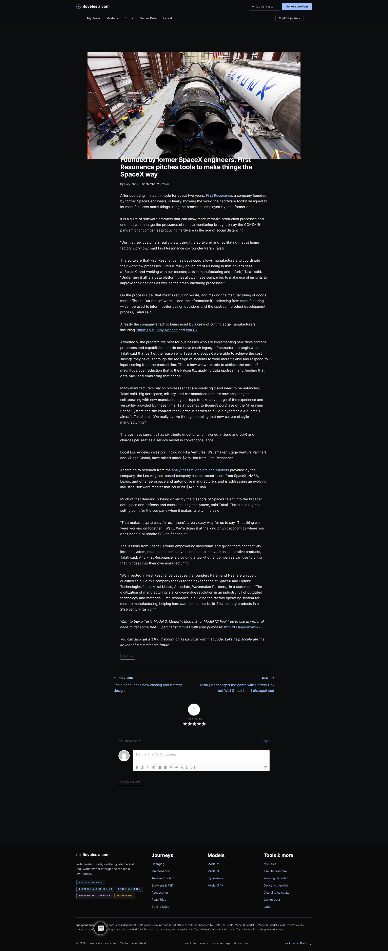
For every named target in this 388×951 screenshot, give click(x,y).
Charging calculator (277, 892)
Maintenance (161, 871)
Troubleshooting (163, 878)
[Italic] (142, 767)
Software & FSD (162, 885)
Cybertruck (215, 878)
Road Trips (159, 899)
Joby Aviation (167, 330)
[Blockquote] (171, 767)
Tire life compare (275, 871)
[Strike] (154, 767)
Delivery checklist (276, 885)
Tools (129, 18)
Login (265, 741)
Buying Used (161, 907)
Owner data (272, 899)
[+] (193, 767)
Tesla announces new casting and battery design (148, 684)
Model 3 (213, 871)
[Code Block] (176, 767)
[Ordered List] (159, 767)
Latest (167, 18)
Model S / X (215, 885)
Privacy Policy (298, 943)
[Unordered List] (165, 767)
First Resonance (219, 195)
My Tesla (93, 18)
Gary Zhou (131, 184)
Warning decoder (276, 878)
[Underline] (148, 767)
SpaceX (125, 152)
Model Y (112, 18)
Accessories (160, 892)
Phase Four (145, 330)
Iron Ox (191, 330)
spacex (127, 656)
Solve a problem (297, 6)
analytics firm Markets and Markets (200, 470)
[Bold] (137, 767)
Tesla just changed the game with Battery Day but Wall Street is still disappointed (236, 684)
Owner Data (148, 18)
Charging (158, 864)
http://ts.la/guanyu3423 (243, 627)
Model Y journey (289, 18)
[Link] (182, 767)
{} (187, 767)
